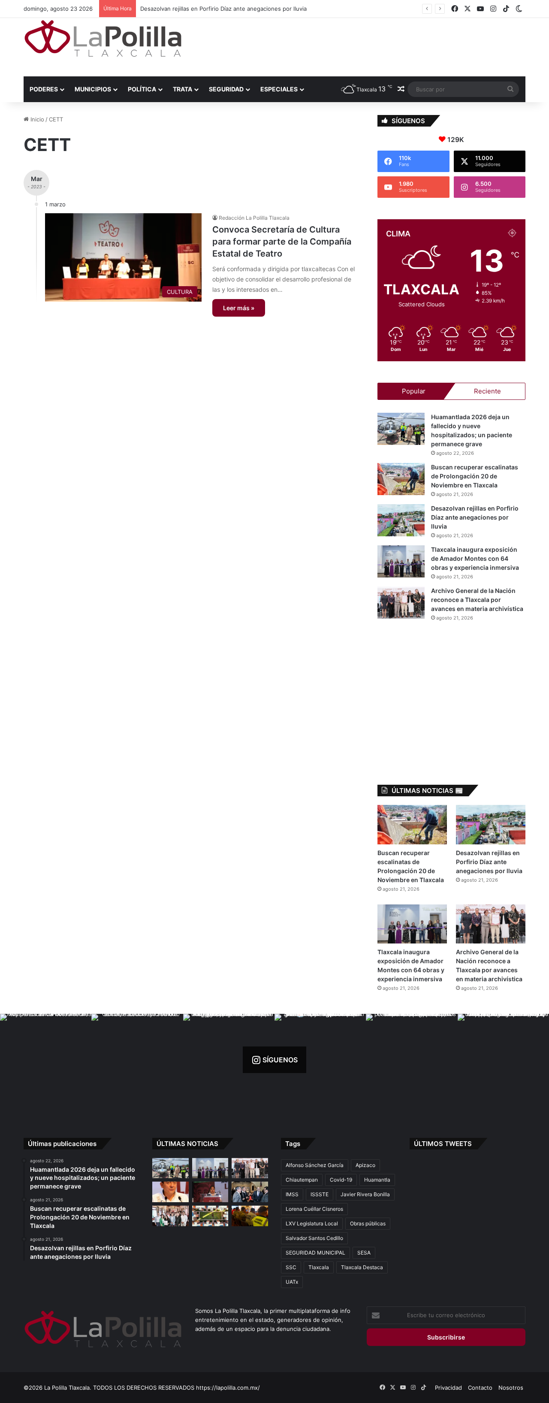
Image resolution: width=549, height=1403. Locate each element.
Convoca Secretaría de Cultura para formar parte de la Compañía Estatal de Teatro (281, 241)
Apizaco (365, 1165)
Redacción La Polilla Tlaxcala (254, 218)
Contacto (480, 1387)
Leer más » (238, 307)
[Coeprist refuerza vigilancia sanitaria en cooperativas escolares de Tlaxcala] (170, 1192)
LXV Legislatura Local (312, 1223)
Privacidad (448, 1387)
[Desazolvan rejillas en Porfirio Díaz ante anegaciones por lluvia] (401, 520)
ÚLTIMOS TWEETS (443, 1144)
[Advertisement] (360, 46)
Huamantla (377, 1179)
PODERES (44, 89)
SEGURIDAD (226, 89)
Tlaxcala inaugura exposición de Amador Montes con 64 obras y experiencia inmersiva (255, 8)
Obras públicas (368, 1223)
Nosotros (510, 1387)
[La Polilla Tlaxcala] (103, 38)
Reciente (487, 391)
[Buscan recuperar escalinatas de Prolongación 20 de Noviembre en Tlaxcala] (401, 479)
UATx (292, 1282)
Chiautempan (302, 1179)
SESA (364, 1252)
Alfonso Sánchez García (315, 1165)
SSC (291, 1267)
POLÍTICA (142, 89)
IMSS (292, 1194)
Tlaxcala (318, 1267)
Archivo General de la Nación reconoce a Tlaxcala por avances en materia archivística (477, 599)
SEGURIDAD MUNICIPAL (315, 1252)
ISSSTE (320, 1194)
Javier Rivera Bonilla (365, 1194)
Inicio (36, 119)
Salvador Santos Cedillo (314, 1238)
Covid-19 (341, 1179)
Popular (413, 391)
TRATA (182, 89)
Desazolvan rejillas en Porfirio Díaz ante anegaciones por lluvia (475, 517)
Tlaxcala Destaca (362, 1267)
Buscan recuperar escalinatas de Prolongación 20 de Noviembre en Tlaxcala (474, 476)
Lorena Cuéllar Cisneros (314, 1209)
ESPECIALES (279, 89)
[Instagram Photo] (45, 1059)
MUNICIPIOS (93, 89)
